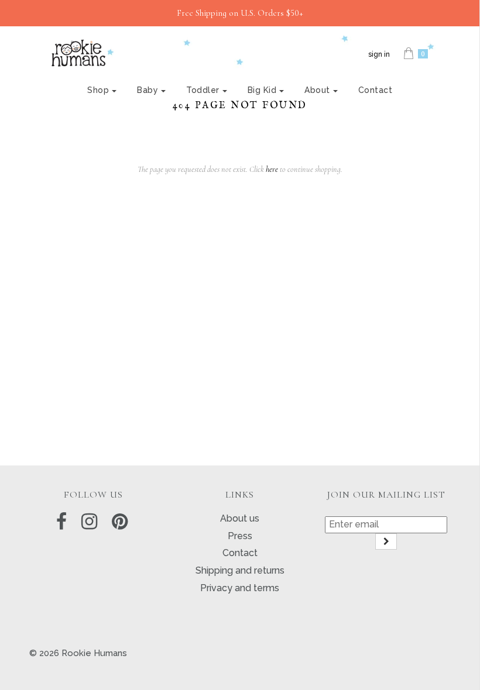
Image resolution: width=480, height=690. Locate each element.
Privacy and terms (239, 588)
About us (239, 518)
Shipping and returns (240, 570)
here (272, 169)
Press (240, 535)
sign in (379, 54)
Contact (375, 90)
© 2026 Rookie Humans (78, 653)
